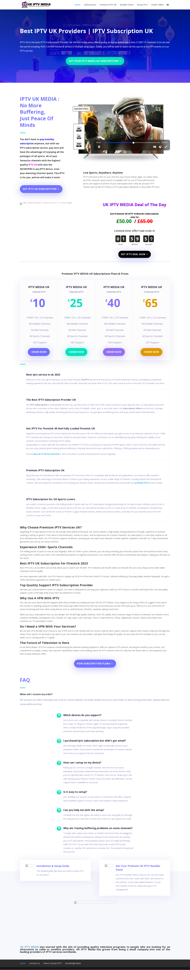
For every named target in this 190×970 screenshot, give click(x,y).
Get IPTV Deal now (133, 254)
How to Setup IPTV (53, 963)
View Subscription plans (93, 663)
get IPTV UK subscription (40, 188)
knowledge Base (73, 963)
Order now (38, 351)
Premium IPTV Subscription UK (45, 470)
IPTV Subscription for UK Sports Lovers (50, 499)
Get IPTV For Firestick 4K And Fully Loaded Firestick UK (60, 428)
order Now (151, 351)
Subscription (90, 5)
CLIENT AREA (157, 5)
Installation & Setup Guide (52, 866)
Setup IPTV (142, 5)
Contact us (34, 963)
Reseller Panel (126, 5)
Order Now (76, 351)
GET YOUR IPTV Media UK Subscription (93, 61)
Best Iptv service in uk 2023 (43, 374)
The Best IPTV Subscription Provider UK (51, 399)
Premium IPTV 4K (108, 5)
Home (77, 5)
